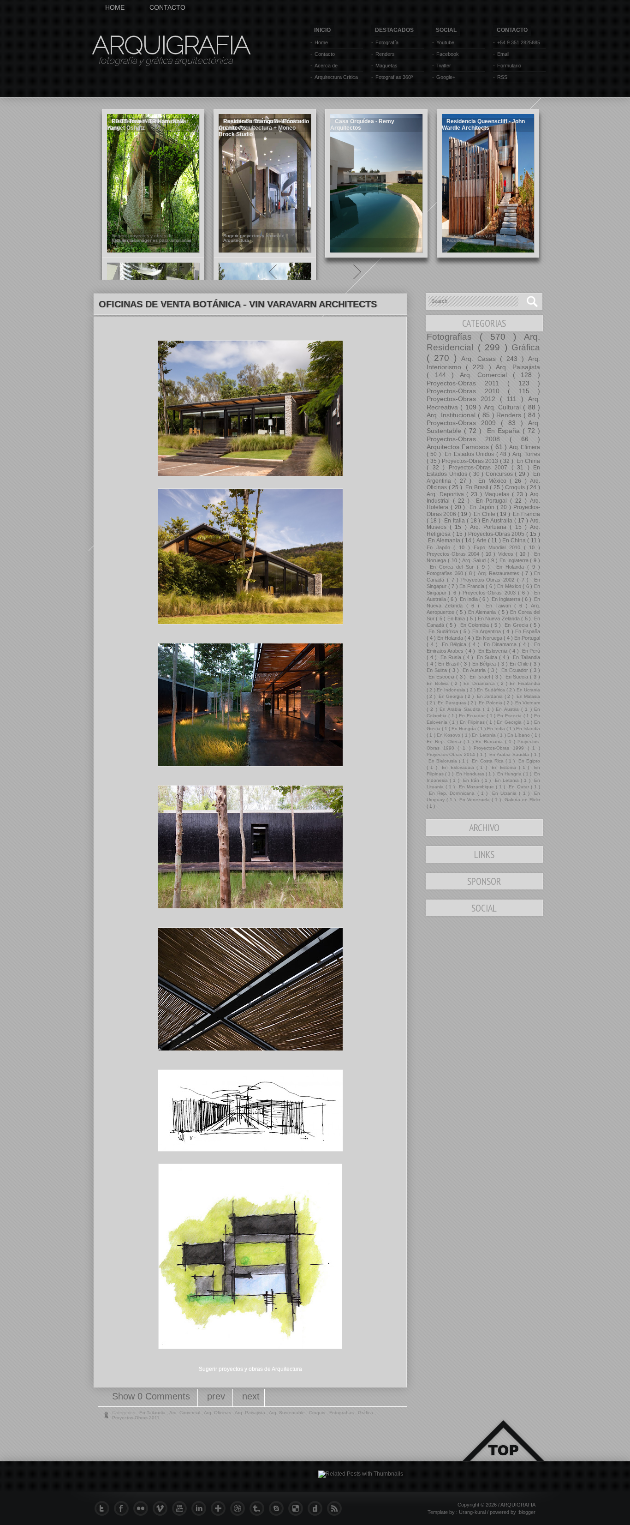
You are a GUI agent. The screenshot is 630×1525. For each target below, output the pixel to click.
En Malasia (527, 696)
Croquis (516, 487)
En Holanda (510, 567)
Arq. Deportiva (446, 494)
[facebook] (123, 1508)
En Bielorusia (443, 760)
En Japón (481, 507)
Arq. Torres (526, 454)
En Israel (480, 676)
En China (527, 461)
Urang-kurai (473, 1512)
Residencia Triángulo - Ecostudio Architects (264, 124)
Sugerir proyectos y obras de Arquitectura (250, 1369)
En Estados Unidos (469, 454)
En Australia (498, 520)
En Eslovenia (492, 651)
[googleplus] (220, 1508)
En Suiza (487, 657)
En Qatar (518, 786)
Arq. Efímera (525, 447)
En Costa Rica (487, 760)
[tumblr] (259, 1508)
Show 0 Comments (152, 1396)
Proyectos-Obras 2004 (454, 554)
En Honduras (470, 773)
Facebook (447, 54)
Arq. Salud (474, 560)
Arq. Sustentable (287, 1412)
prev (217, 1396)
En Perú (530, 651)
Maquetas (386, 65)
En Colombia (474, 625)
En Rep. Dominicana (452, 793)
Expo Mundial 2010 (499, 547)
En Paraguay (451, 702)
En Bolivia (439, 683)
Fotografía (386, 42)
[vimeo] (162, 1508)
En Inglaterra (514, 560)
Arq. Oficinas (218, 1412)
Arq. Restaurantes (500, 573)
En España (503, 430)
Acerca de (326, 65)
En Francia (525, 514)
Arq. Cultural (503, 407)
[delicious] (298, 1508)
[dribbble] (240, 1508)
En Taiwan (498, 605)
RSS (502, 77)
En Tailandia (525, 657)
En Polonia (490, 702)
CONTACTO (167, 7)
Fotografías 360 (446, 573)
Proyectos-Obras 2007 (480, 467)
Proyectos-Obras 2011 (467, 383)
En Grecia (516, 625)
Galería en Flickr (521, 799)
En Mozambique (476, 786)
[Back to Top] (503, 1451)
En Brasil (477, 487)
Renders (385, 54)
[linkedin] (201, 1508)
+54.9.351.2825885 (518, 42)
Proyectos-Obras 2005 (497, 534)
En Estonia (504, 767)
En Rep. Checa (445, 741)
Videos (507, 554)
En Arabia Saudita (461, 709)
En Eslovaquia (458, 767)
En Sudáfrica (443, 631)
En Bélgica (454, 644)
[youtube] (181, 1508)
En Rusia (451, 657)
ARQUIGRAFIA (171, 45)
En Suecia (517, 676)
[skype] (278, 1508)
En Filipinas (473, 722)
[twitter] (104, 1508)
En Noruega (489, 638)
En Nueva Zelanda (499, 618)
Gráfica (525, 347)
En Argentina (487, 631)
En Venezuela (475, 799)
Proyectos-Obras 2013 (471, 461)
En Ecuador (514, 670)
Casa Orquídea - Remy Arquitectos (362, 124)
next (251, 1396)
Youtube (445, 42)
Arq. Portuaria (490, 527)
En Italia (454, 520)
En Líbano (519, 735)
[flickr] (143, 1508)
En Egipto (528, 760)
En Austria (474, 670)
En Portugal (492, 501)
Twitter (443, 65)
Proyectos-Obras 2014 (452, 754)
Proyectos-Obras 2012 (463, 398)
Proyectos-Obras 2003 (490, 592)
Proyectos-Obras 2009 (464, 422)
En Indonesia (452, 689)
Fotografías (453, 337)
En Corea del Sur (452, 567)
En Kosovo (449, 735)
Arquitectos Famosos (459, 446)
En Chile (484, 514)
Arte (482, 540)
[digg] (317, 1508)
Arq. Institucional (452, 415)
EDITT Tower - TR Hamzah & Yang (146, 124)
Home (321, 42)
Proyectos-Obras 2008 (468, 439)
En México (492, 481)
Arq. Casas (480, 358)
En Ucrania (528, 689)
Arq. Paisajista (518, 367)
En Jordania (489, 696)
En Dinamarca (499, 644)
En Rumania (490, 741)
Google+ (445, 77)
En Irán (471, 780)
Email (503, 54)
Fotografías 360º (394, 77)
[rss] (336, 1508)
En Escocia (441, 676)
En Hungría (464, 728)
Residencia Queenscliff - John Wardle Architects (483, 124)
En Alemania (444, 540)
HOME (115, 7)
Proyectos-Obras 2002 (489, 579)
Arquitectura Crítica (336, 77)
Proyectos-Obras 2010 (467, 391)
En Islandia (528, 728)
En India (469, 599)
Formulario (509, 65)
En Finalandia (525, 683)
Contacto (325, 54)
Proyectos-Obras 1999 (500, 747)
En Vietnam (527, 702)
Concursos (500, 474)
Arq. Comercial (486, 374)
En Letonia (484, 735)
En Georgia (450, 696)
